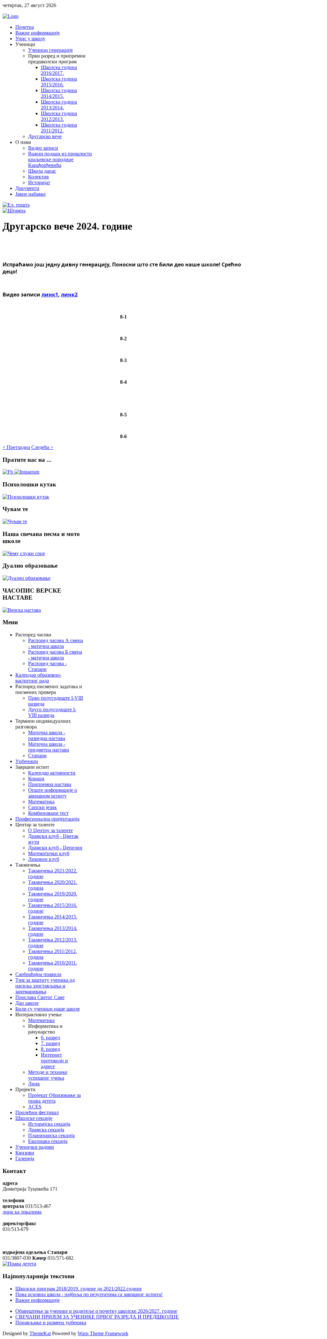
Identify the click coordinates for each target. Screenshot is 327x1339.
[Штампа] (14, 210)
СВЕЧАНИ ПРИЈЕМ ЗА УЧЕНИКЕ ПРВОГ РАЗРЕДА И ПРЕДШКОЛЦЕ (97, 1316)
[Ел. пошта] (16, 205)
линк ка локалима (22, 1212)
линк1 (50, 294)
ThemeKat (40, 1333)
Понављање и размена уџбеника (50, 1322)
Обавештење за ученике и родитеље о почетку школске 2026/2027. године (96, 1311)
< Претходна (16, 447)
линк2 (69, 294)
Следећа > (42, 447)
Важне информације (37, 1300)
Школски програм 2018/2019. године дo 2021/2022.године (78, 1288)
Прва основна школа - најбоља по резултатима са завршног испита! (89, 1294)
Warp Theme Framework (103, 1333)
